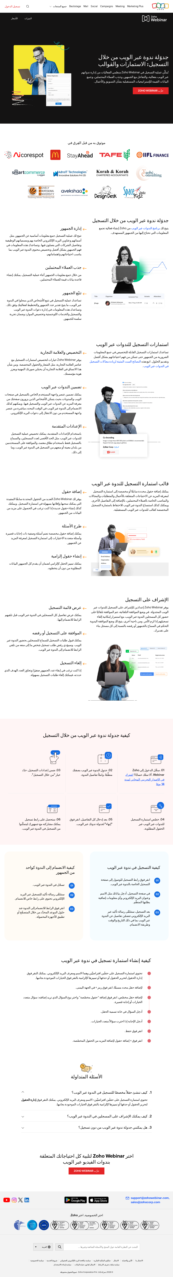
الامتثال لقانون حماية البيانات (85, 1265)
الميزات (28, 18)
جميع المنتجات (60, 6)
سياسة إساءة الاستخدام (62, 1265)
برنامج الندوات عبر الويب (145, 228)
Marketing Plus (135, 6)
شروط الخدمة (52, 1261)
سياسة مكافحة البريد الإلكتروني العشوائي (75, 1261)
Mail (85, 6)
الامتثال (116, 1261)
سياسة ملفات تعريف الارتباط (108, 1265)
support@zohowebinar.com (150, 1198)
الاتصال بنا (139, 1261)
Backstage (75, 6)
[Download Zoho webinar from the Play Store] (75, 1200)
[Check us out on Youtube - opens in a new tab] (6, 1200)
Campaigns (106, 6)
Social (94, 6)
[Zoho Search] (27, 6)
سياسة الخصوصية (37, 1261)
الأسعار (14, 18)
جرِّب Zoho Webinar (150, 90)
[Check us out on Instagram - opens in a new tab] (14, 1200)
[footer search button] (59, 1247)
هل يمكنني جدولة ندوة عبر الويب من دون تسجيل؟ (112, 1127)
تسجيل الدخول (12, 6)
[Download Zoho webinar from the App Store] (99, 1200)
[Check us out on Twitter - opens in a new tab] (20, 1200)
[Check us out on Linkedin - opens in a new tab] (27, 1200)
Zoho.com (160, 6)
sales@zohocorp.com (145, 1202)
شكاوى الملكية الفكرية (102, 1261)
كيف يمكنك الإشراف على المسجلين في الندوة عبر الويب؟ (107, 1116)
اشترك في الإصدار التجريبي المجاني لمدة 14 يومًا (144, 779)
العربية (44, 1247)
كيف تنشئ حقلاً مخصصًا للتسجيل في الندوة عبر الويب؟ (109, 1092)
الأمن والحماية (127, 1261)
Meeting (120, 6)
